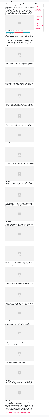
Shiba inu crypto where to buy (9, 33)
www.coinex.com (16, 12)
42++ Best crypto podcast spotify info (39, 12)
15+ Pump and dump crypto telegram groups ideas (38, 10)
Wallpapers (36, 6)
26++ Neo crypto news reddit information (38, 17)
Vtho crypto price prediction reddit (10, 32)
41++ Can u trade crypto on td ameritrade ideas (38, 19)
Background (36, 4)
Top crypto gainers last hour (26, 32)
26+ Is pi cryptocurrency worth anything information (39, 30)
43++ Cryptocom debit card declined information (38, 23)
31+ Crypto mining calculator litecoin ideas (38, 21)
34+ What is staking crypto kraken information (38, 28)
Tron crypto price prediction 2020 (19, 32)
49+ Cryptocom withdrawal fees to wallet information (39, 26)
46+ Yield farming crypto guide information (39, 14)
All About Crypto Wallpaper (25, 416)
